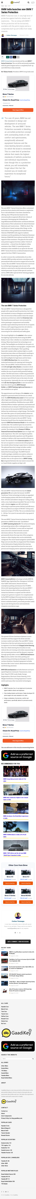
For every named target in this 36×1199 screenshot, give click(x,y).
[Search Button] (28, 2)
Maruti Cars (4, 1009)
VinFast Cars (5, 1016)
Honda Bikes (4, 1068)
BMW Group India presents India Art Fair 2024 (14, 780)
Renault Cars (5, 1018)
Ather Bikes (4, 1066)
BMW (9, 6)
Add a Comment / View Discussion (18, 941)
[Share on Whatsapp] (7, 57)
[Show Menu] (2, 2)
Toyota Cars (4, 1014)
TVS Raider (4, 1184)
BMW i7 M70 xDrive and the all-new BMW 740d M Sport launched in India (14, 854)
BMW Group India (6, 61)
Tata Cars (4, 1011)
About (3, 1113)
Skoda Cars (4, 1021)
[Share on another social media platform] (18, 57)
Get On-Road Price (25, 100)
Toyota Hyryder (5, 1133)
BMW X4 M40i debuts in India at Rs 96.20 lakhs (14, 836)
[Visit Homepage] (15, 2)
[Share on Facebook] (11, 57)
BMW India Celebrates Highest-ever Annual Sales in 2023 (15, 798)
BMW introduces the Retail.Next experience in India (15, 817)
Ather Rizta (4, 1166)
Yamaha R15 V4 (5, 1176)
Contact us (4, 1111)
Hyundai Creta (5, 1126)
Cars (6, 6)
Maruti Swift (4, 1130)
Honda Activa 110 (6, 1143)
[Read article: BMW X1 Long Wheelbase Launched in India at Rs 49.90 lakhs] (4, 953)
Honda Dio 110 (5, 1148)
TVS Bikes (4, 1070)
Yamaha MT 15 (5, 1179)
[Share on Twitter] (14, 57)
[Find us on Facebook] (1, 1192)
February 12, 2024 (24, 35)
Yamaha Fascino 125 (7, 1152)
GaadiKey (7, 1195)
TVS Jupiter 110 (5, 1145)
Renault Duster (5, 1135)
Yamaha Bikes (5, 1075)
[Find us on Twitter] (3, 1192)
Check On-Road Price (10, 883)
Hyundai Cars (5, 1006)
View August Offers (18, 110)
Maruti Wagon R (5, 1128)
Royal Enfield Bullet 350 (8, 1181)
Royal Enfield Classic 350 (8, 1174)
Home (2, 6)
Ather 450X (4, 1163)
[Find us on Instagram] (8, 1192)
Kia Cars (3, 1023)
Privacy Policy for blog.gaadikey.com (11, 1118)
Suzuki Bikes (5, 1073)
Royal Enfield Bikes (6, 1078)
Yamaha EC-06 (5, 1161)
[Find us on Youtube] (6, 1192)
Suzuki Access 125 (6, 1150)
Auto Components (6, 1116)
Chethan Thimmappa (11, 35)
